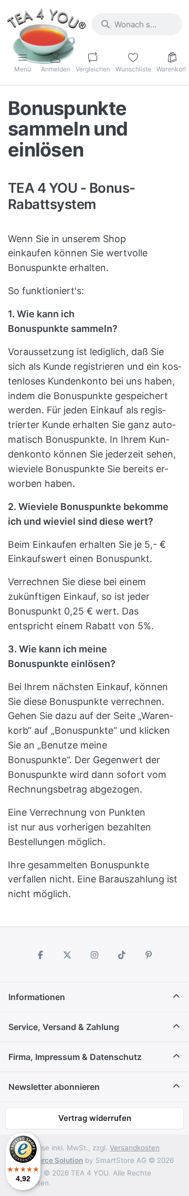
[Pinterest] (148, 954)
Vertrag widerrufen (94, 1118)
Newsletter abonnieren (54, 1086)
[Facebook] (40, 954)
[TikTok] (121, 954)
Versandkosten (135, 1147)
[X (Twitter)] (67, 954)
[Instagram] (94, 954)
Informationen (36, 997)
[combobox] (137, 24)
